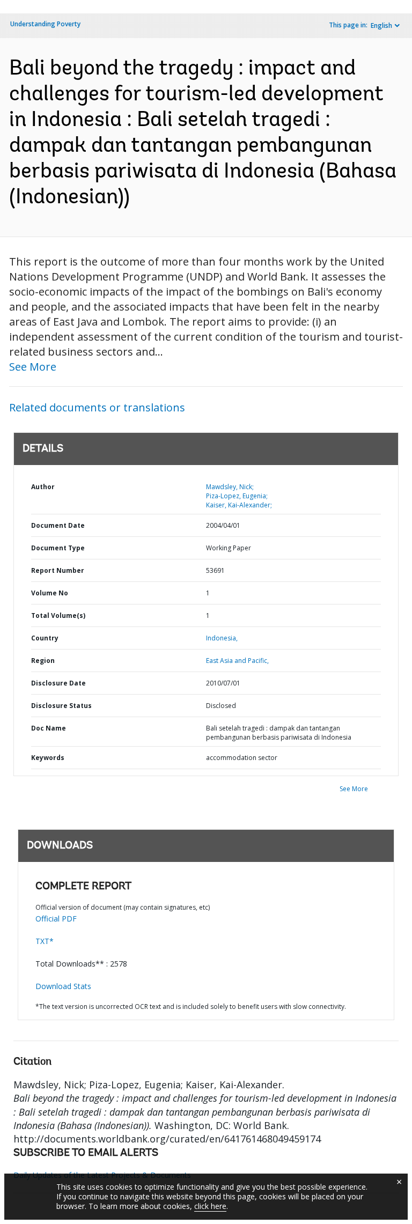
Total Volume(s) (58, 615)
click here (210, 1206)
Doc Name (48, 728)
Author (43, 486)
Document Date (58, 525)
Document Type (58, 547)
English (381, 25)
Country (44, 638)
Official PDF (56, 918)
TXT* (44, 941)
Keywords (47, 757)
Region (43, 660)
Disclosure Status (61, 705)
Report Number (57, 570)
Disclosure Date (58, 683)
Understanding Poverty (45, 23)
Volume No (49, 593)
